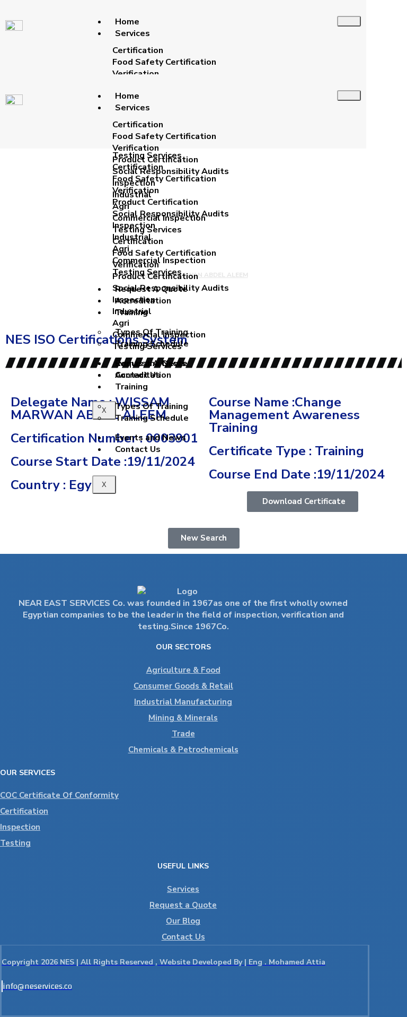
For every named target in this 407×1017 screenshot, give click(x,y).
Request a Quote (183, 905)
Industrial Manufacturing (183, 702)
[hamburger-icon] (349, 21)
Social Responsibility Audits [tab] (170, 171)
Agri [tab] (120, 206)
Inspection (20, 827)
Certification (24, 811)
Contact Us (138, 449)
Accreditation (143, 375)
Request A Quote (151, 363)
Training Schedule (152, 418)
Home (127, 22)
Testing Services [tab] (147, 230)
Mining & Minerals (183, 717)
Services (132, 33)
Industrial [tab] (132, 195)
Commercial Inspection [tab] (159, 218)
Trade (183, 733)
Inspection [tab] (133, 183)
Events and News (150, 438)
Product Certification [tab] (155, 160)
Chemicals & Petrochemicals (183, 749)
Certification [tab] (137, 50)
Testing (15, 843)
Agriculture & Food (183, 670)
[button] (302, 501)
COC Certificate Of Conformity (59, 795)
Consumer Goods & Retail (183, 686)
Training (131, 387)
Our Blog (183, 921)
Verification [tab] (135, 74)
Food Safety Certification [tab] (164, 62)
